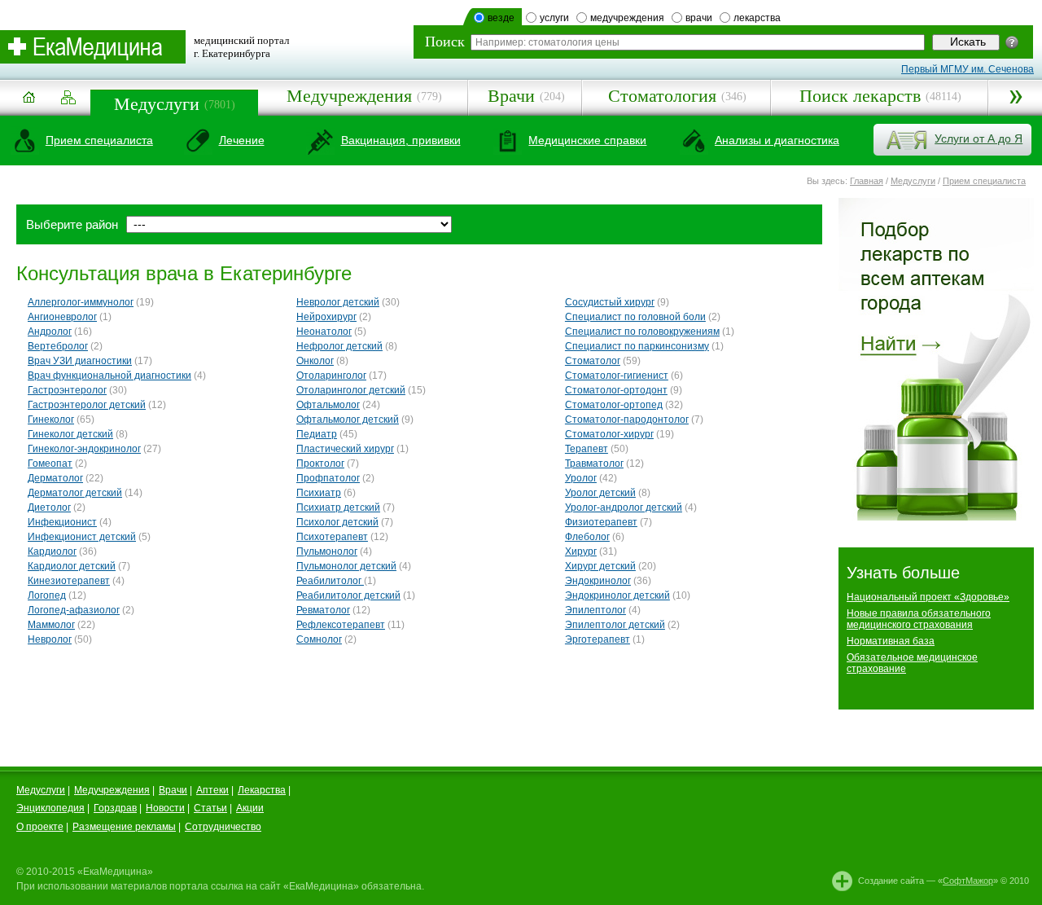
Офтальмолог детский (347, 419)
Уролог (581, 478)
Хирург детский (600, 566)
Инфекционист (62, 522)
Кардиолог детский (72, 566)
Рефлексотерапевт (340, 624)
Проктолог (320, 463)
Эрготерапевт (597, 639)
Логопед (47, 595)
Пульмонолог (326, 551)
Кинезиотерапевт (69, 580)
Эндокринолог (598, 580)
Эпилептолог (595, 610)
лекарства (757, 18)
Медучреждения (349, 96)
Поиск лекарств (860, 96)
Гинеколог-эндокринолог (84, 449)
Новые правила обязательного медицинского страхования (919, 619)
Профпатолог (328, 478)
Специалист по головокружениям (642, 331)
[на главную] (28, 103)
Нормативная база (891, 641)
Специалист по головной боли (635, 317)
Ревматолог (323, 610)
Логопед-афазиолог (74, 610)
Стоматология (662, 96)
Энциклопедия (50, 808)
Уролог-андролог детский (623, 507)
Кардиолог (52, 551)
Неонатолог (324, 331)
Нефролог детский (339, 346)
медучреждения (627, 18)
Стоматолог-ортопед (614, 405)
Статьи (210, 808)
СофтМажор (968, 880)
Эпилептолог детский (615, 624)
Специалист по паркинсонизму (637, 346)
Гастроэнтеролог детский (87, 405)
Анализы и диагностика (777, 140)
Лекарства (262, 790)
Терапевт (586, 449)
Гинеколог (51, 419)
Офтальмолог (328, 405)
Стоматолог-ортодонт (616, 390)
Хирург (581, 551)
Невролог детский (337, 302)
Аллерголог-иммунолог (81, 302)
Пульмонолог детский (346, 566)
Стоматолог (592, 361)
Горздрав (115, 808)
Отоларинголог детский (350, 390)
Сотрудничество (223, 827)
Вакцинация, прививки (401, 140)
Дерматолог (55, 478)
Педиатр (316, 434)
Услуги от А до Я (978, 138)
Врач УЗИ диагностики (80, 361)
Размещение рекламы (124, 827)
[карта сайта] (68, 98)
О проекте (39, 827)
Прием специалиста (99, 140)
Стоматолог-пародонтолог (627, 419)
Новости (165, 808)
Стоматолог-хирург (609, 434)
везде (501, 18)
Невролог (50, 639)
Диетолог (49, 507)
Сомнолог (319, 639)
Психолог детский (337, 522)
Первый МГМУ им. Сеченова (967, 69)
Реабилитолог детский (348, 595)
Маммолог (51, 624)
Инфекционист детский (82, 537)
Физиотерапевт (601, 522)
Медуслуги (156, 104)
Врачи (511, 96)
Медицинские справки (587, 140)
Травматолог (594, 463)
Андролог (50, 331)
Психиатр (318, 493)
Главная (866, 181)
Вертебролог (58, 346)
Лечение (242, 140)
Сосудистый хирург (610, 302)
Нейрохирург (326, 317)
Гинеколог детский (70, 434)
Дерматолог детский (75, 493)
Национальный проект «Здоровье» (928, 597)
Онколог (315, 361)
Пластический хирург (345, 449)
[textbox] (698, 42)
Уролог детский (600, 493)
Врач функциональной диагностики (109, 375)
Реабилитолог (330, 580)
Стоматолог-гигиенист (616, 375)
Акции (250, 808)
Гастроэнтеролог (67, 390)
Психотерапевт (332, 537)
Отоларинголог (331, 375)
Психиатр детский (338, 507)
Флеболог (587, 537)
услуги (554, 18)
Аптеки (212, 790)
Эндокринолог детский (617, 595)
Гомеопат (50, 463)
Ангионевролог (62, 317)
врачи (698, 18)
